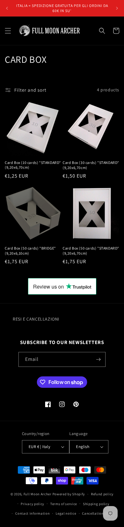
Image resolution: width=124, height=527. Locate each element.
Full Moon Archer (38, 494)
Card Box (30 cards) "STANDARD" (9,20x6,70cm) (91, 165)
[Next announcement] (117, 8)
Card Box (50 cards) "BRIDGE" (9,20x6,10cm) (30, 251)
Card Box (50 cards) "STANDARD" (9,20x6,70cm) (91, 251)
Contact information (32, 513)
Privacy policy (32, 504)
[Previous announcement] (7, 8)
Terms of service (63, 504)
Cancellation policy (98, 513)
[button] (8, 31)
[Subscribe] (98, 359)
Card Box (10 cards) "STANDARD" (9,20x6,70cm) (33, 165)
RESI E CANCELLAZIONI (36, 319)
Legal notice (66, 513)
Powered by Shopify (68, 494)
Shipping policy (96, 504)
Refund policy (102, 494)
